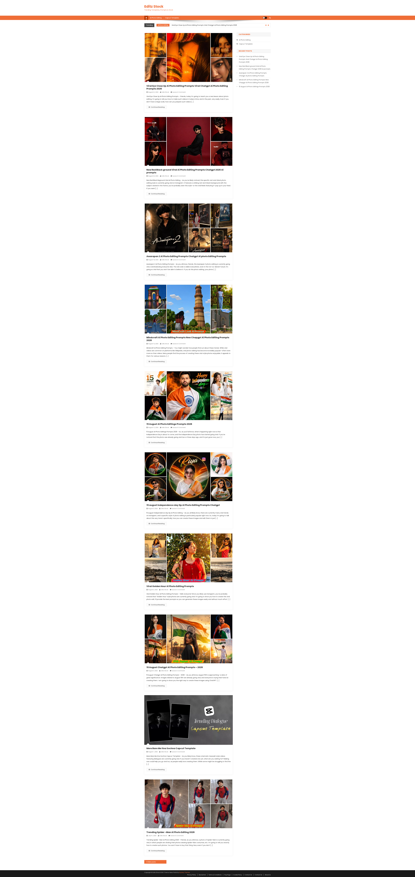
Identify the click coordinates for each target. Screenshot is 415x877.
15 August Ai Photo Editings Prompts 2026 (169, 424)
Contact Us (248, 875)
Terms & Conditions (215, 875)
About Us (268, 875)
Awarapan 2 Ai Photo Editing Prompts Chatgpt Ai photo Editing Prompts (186, 256)
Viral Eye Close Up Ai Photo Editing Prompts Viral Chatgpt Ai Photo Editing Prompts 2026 (187, 87)
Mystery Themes (184, 872)
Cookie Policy (237, 875)
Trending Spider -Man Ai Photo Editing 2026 (170, 832)
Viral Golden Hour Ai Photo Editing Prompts (170, 586)
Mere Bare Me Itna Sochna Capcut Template (171, 748)
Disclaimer (202, 875)
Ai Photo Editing (156, 18)
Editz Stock (153, 6)
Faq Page (227, 875)
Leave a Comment (179, 92)
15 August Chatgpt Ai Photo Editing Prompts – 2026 (174, 667)
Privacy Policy (191, 875)
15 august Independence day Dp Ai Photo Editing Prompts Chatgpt (183, 505)
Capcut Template (172, 18)
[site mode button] (265, 18)
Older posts (151, 862)
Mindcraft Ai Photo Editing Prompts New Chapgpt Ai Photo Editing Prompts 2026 (187, 339)
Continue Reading (158, 107)
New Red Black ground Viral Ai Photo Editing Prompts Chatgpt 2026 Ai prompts (201, 25)
